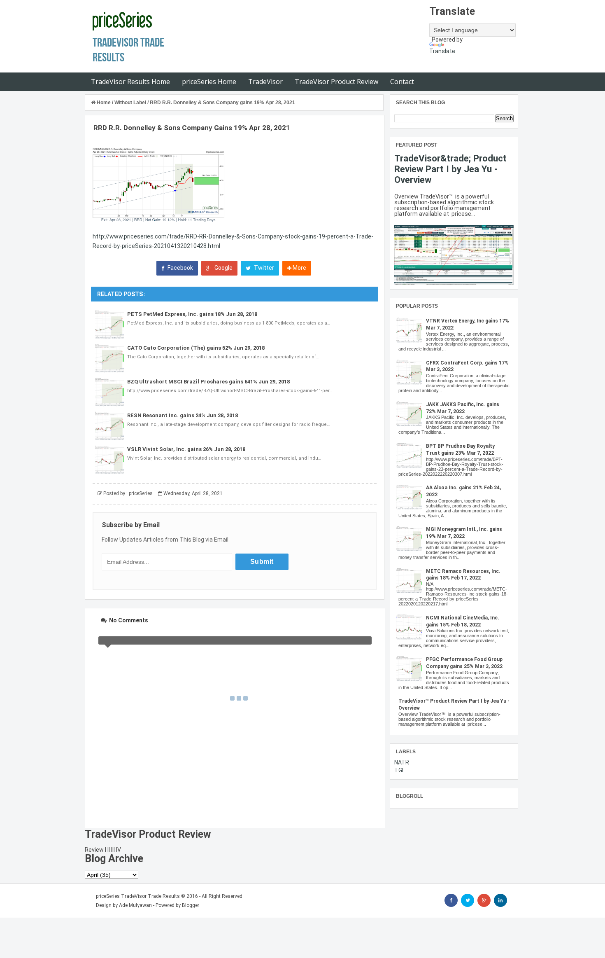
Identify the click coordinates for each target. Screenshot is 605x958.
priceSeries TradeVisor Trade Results (138, 896)
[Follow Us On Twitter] (467, 900)
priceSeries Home (209, 81)
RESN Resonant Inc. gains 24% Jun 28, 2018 (182, 415)
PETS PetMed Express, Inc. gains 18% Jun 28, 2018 (192, 314)
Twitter (263, 267)
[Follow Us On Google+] (484, 900)
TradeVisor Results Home (130, 81)
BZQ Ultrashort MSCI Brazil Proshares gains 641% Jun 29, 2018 (208, 382)
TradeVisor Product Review (336, 81)
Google (223, 267)
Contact (402, 81)
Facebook (179, 267)
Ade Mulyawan (135, 905)
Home (103, 102)
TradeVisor (265, 81)
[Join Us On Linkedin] (500, 900)
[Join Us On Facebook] (451, 900)
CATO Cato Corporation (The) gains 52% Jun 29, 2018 (196, 348)
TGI (398, 770)
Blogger (190, 905)
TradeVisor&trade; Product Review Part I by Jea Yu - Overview (450, 169)
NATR (401, 762)
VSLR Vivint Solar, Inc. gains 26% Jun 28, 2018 (186, 449)
